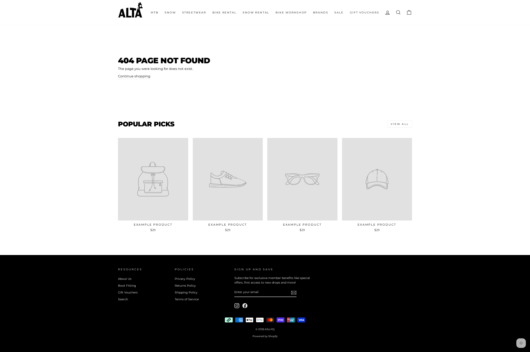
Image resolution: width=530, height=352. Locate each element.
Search (123, 299)
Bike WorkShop (291, 12)
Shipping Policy (186, 292)
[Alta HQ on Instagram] (236, 305)
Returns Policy (185, 285)
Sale (338, 12)
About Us (124, 278)
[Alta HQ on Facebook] (244, 305)
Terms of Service (187, 299)
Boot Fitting (127, 285)
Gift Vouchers (364, 12)
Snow (170, 12)
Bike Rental (224, 12)
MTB (154, 12)
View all (400, 124)
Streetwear (194, 12)
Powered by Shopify (265, 336)
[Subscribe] (293, 292)
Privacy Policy (185, 278)
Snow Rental (256, 12)
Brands (320, 12)
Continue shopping (134, 76)
